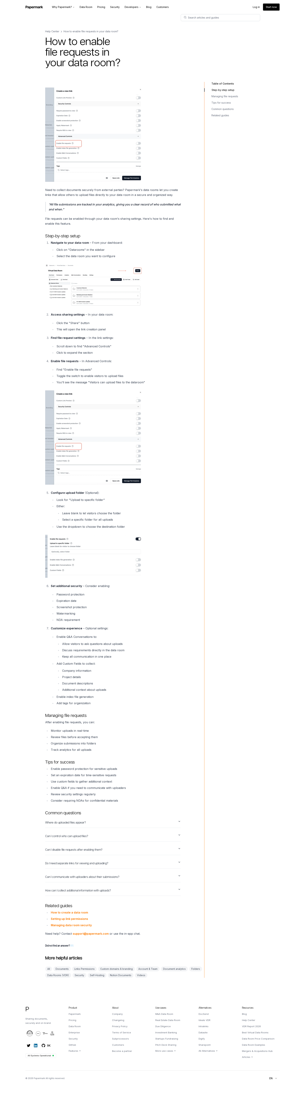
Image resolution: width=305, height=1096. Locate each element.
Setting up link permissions (69, 919)
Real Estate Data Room (167, 1020)
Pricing (72, 1020)
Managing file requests (224, 96)
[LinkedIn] (35, 1045)
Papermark (75, 1014)
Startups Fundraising (166, 1038)
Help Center (52, 31)
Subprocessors (120, 1038)
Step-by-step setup (223, 89)
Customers (118, 1044)
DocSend (204, 1014)
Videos (141, 975)
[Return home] (34, 7)
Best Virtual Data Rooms (255, 1032)
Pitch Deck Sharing (165, 1044)
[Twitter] (28, 1045)
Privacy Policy (119, 1026)
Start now (271, 6)
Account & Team (147, 968)
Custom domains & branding (116, 968)
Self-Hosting (97, 975)
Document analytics (174, 968)
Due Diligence (163, 1026)
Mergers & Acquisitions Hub (257, 1051)
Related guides (220, 115)
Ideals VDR (204, 1020)
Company (117, 1014)
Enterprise (74, 1032)
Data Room (75, 1026)
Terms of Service (121, 1032)
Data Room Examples (253, 1044)
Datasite (203, 1032)
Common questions (222, 108)
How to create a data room (69, 912)
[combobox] (273, 1078)
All (48, 968)
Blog (244, 1014)
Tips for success (221, 102)
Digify (202, 1038)
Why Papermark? (62, 6)
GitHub (72, 1044)
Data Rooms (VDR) (58, 975)
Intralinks (203, 1026)
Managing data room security (71, 925)
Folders (195, 968)
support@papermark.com (91, 933)
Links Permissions (84, 968)
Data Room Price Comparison (258, 1038)
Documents (62, 968)
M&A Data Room (164, 1014)
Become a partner (122, 1051)
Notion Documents (120, 975)
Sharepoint (205, 1044)
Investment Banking (166, 1032)
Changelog (118, 1020)
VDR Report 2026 (251, 1026)
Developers (131, 6)
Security (79, 975)
